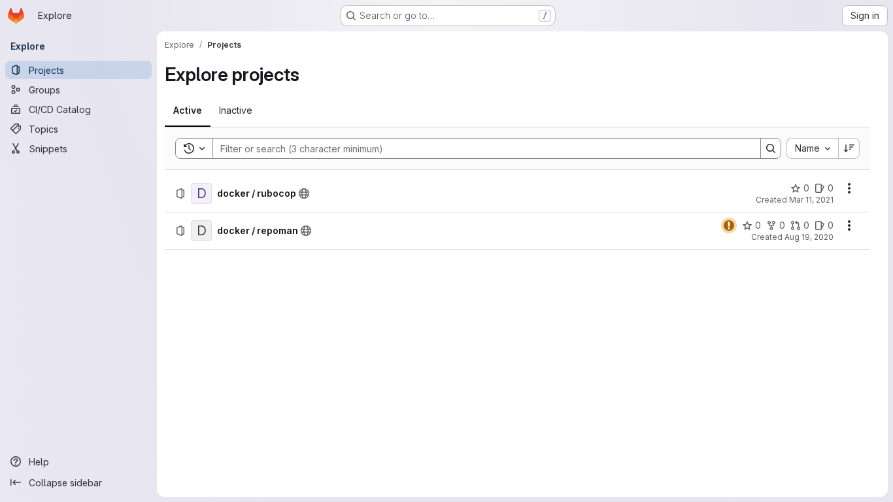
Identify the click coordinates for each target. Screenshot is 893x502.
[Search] (770, 148)
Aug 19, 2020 (809, 237)
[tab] (188, 110)
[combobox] (812, 148)
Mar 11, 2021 (811, 200)
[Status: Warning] (729, 225)
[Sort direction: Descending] (849, 148)
